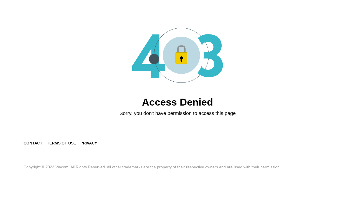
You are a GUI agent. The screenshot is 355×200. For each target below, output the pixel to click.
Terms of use (61, 143)
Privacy (88, 143)
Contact (33, 143)
